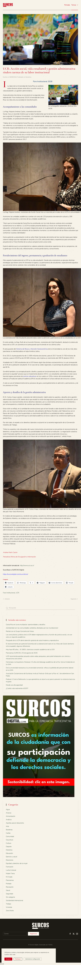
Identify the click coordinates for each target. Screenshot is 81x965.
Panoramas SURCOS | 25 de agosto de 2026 (21, 653)
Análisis (9, 820)
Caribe (8, 833)
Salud (8, 890)
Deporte (8, 846)
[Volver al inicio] (8, 5)
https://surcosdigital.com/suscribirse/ (15, 574)
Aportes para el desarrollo (15, 823)
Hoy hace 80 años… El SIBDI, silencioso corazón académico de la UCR (30, 649)
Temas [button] (73, 5)
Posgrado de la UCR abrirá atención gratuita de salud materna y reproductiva (32, 640)
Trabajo (8, 904)
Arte (7, 826)
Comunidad (10, 836)
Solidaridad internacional (14, 900)
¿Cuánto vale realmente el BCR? (17, 688)
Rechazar (18, 959)
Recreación (9, 887)
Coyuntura (9, 840)
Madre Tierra (10, 873)
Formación (9, 867)
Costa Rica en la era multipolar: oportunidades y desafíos (25, 624)
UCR (17, 593)
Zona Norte (10, 911)
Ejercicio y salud (11, 857)
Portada (67, 5)
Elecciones (9, 860)
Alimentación (10, 816)
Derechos (28, 77)
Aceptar (8, 959)
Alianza (8, 813)
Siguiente (73, 599)
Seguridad (9, 894)
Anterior (7, 599)
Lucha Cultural (11, 870)
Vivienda (9, 907)
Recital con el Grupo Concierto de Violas (20, 631)
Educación (9, 853)
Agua (8, 809)
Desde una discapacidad (14, 685)
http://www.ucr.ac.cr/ (27, 565)
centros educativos (29, 376)
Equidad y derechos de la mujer (16, 863)
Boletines (9, 830)
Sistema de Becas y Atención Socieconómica (32, 349)
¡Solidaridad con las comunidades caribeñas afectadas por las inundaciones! (32, 628)
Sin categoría (10, 897)
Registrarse (33, 934)
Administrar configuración (32, 959)
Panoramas (10, 880)
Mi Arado (9, 877)
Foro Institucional (9, 593)
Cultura (8, 843)
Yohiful (50, 945)
